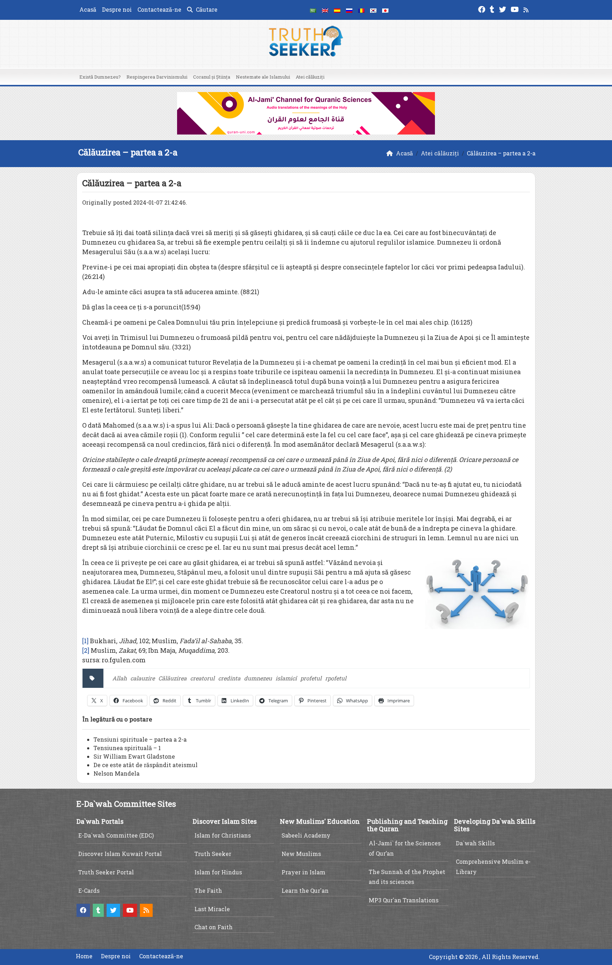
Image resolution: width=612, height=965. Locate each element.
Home (84, 956)
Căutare (205, 9)
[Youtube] (516, 8)
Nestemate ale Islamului (263, 77)
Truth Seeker (212, 853)
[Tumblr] (493, 8)
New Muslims (301, 853)
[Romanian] (361, 10)
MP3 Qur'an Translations (403, 900)
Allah (119, 678)
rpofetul (335, 678)
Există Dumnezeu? (100, 77)
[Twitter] (503, 8)
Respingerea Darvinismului (156, 77)
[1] (85, 640)
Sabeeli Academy (306, 835)
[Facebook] (482, 8)
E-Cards (89, 890)
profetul (311, 678)
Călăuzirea (172, 678)
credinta (229, 678)
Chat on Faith (213, 927)
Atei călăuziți (310, 77)
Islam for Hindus (218, 872)
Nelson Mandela (117, 773)
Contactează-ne (159, 9)
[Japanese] (385, 10)
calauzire (142, 678)
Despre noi (117, 9)
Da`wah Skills (475, 843)
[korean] (373, 10)
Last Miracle (212, 909)
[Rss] (526, 8)
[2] (85, 650)
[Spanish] (337, 10)
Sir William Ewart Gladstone (134, 756)
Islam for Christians (222, 835)
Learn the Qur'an (305, 890)
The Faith (208, 890)
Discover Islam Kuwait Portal (120, 853)
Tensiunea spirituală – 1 (127, 748)
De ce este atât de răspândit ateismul (146, 765)
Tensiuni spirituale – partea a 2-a (140, 739)
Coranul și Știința (211, 77)
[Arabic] (313, 10)
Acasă (87, 9)
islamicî (286, 678)
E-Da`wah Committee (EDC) (116, 835)
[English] (325, 10)
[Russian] (349, 10)
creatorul (202, 678)
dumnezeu (258, 678)
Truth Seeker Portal (106, 872)
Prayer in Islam (303, 872)
